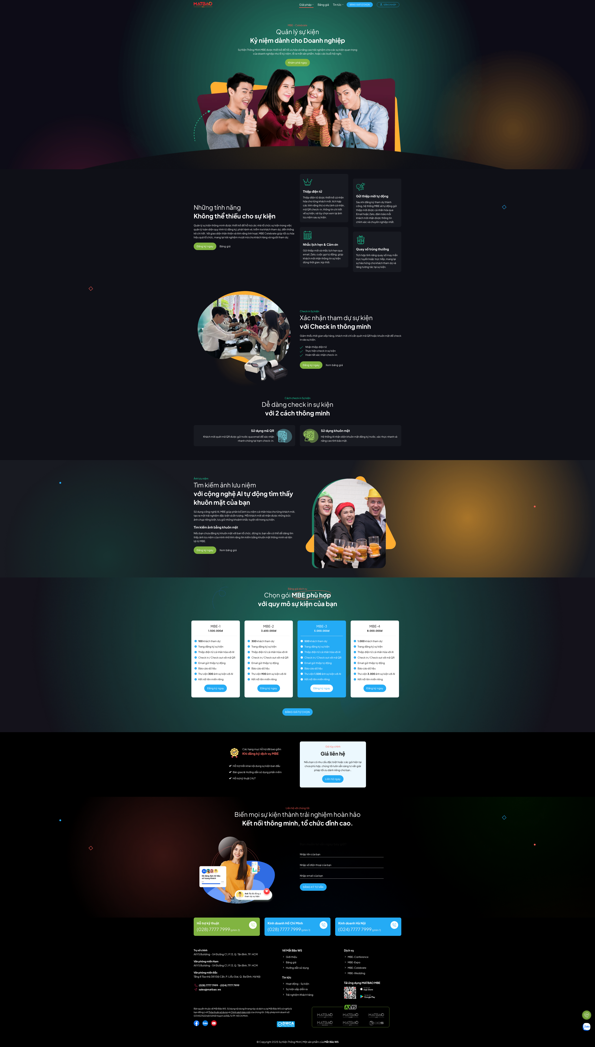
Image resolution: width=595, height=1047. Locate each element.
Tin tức (337, 4)
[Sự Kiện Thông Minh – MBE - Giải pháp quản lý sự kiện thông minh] (203, 4)
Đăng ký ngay (215, 688)
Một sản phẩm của (321, 1041)
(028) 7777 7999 (213, 929)
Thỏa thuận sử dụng (218, 1012)
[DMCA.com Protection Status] (285, 1023)
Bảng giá (323, 4)
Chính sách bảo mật (240, 1012)
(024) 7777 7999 (355, 929)
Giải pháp (305, 4)
